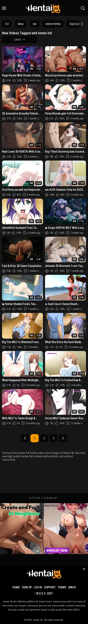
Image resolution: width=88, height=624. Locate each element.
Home (16, 587)
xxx (34, 23)
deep (21, 23)
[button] (81, 23)
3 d (7, 23)
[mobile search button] (83, 8)
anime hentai (53, 23)
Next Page (63, 438)
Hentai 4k (38, 619)
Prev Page (25, 438)
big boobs (75, 23)
